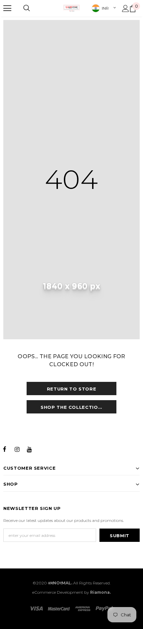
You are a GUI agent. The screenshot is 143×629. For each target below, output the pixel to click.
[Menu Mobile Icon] (7, 8)
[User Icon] (125, 8)
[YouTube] (29, 449)
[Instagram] (17, 449)
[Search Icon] (26, 8)
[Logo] (71, 8)
